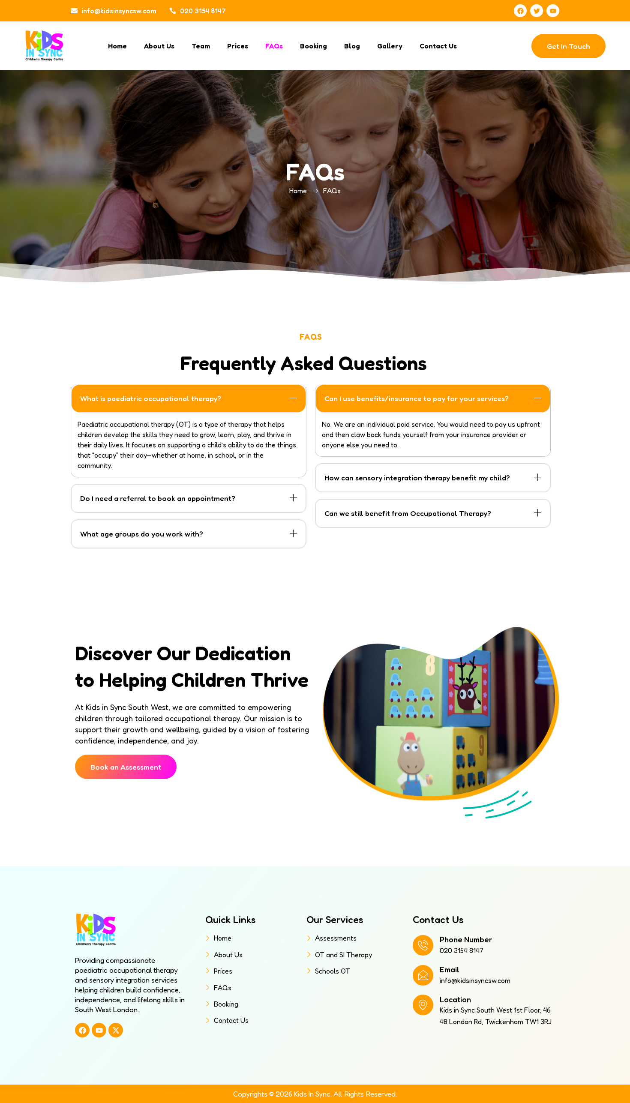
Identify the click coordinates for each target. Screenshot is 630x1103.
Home (117, 46)
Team (201, 46)
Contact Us (438, 46)
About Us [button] (159, 46)
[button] (188, 398)
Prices (237, 46)
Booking (313, 46)
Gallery (389, 46)
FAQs (274, 46)
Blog (352, 46)
